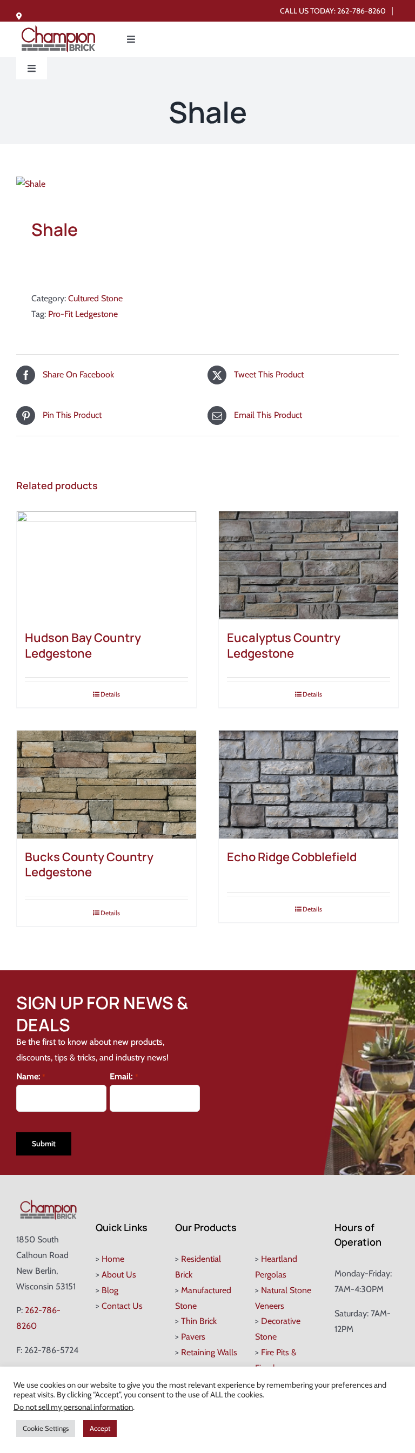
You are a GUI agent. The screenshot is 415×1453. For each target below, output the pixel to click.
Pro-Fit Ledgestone (83, 314)
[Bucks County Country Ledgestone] (106, 785)
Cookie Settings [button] (46, 1428)
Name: (30, 1076)
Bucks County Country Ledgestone (89, 865)
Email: (124, 1076)
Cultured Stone (95, 298)
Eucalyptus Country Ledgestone (283, 645)
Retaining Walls (209, 1352)
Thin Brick (199, 1321)
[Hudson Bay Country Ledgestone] (106, 565)
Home (113, 1259)
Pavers (193, 1337)
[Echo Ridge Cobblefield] (308, 785)
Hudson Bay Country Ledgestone (83, 645)
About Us (119, 1274)
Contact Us (122, 1306)
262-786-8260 (361, 11)
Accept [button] (100, 1428)
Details (110, 694)
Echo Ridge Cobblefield (292, 857)
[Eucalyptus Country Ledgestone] (308, 565)
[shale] (207, 184)
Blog (110, 1290)
